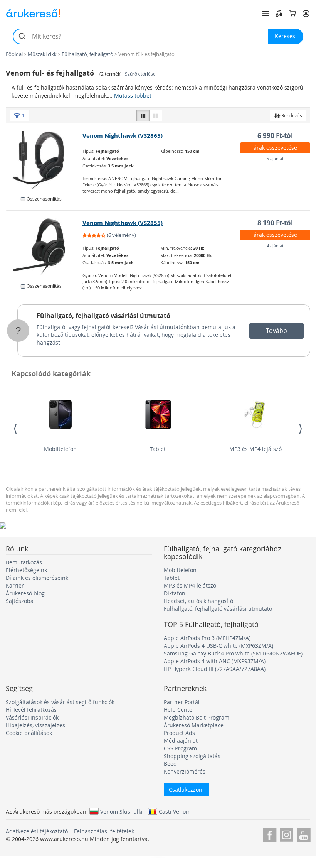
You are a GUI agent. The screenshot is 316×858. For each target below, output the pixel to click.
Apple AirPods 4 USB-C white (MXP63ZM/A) (218, 645)
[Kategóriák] (265, 13)
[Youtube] (303, 834)
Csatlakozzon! (186, 789)
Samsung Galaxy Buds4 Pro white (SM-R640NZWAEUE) (233, 653)
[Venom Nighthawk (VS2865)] (44, 160)
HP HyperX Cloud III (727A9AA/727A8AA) (215, 668)
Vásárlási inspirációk (32, 717)
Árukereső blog (25, 593)
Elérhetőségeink (26, 570)
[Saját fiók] (306, 13)
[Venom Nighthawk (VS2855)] (44, 247)
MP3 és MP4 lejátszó (255, 449)
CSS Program (180, 748)
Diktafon (174, 593)
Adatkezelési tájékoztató (37, 831)
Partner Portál (182, 702)
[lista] (143, 115)
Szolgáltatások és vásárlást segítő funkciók (60, 702)
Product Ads (179, 732)
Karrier (15, 585)
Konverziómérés (184, 771)
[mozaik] (155, 115)
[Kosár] (292, 13)
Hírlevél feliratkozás (31, 709)
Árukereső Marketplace (194, 725)
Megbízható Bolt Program (196, 717)
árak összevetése (275, 147)
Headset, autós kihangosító (198, 601)
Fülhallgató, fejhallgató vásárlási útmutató (103, 315)
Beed (170, 763)
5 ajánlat (275, 158)
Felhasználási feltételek (104, 831)
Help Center (179, 709)
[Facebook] (269, 834)
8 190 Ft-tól (275, 222)
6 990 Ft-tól (275, 135)
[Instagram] (286, 834)
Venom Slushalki (121, 811)
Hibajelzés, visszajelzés (35, 725)
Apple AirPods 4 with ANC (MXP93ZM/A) (215, 661)
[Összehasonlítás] (279, 13)
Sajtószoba (20, 601)
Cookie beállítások (29, 732)
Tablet (158, 449)
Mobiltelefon (60, 449)
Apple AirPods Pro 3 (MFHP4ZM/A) (207, 638)
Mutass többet (132, 95)
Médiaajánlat (181, 740)
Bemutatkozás (24, 562)
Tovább (276, 330)
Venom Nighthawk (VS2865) (122, 136)
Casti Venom (175, 811)
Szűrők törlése (140, 74)
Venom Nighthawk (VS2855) (122, 223)
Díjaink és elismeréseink (37, 577)
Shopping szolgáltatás (192, 756)
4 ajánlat (275, 245)
